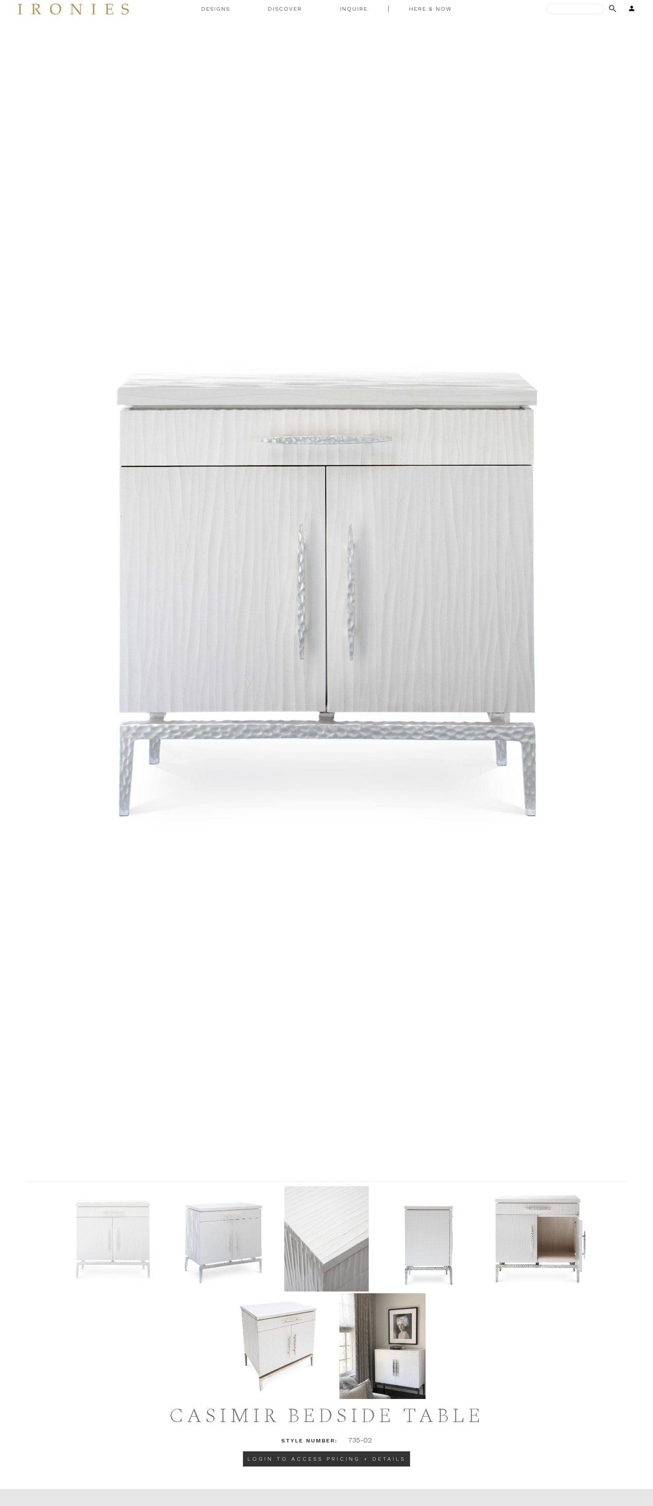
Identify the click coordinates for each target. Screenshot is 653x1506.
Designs (215, 9)
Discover (285, 9)
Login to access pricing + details (326, 1459)
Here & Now (430, 9)
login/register (629, 9)
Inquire (354, 9)
